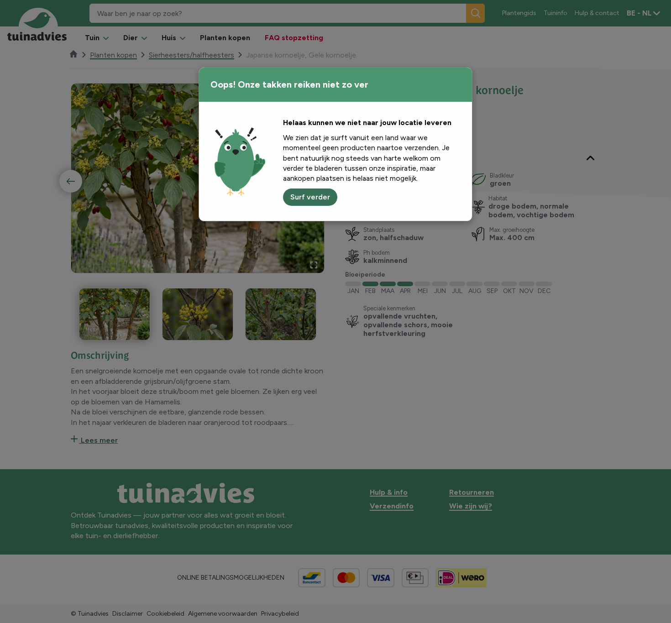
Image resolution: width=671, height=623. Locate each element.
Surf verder (310, 197)
